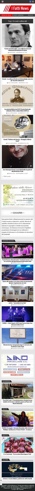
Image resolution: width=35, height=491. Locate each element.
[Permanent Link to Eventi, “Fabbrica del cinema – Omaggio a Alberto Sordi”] (17, 126)
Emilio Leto (12, 173)
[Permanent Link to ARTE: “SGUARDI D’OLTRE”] (17, 294)
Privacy (1, 483)
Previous (4, 365)
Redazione (12, 52)
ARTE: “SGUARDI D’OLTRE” (17, 303)
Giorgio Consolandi (18, 263)
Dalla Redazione (13, 82)
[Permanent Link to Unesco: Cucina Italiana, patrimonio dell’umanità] (17, 469)
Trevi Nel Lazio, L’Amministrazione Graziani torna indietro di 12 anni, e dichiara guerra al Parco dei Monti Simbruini (17, 402)
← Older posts (6, 176)
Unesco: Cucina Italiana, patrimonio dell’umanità (17, 478)
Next (31, 365)
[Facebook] (30, 2)
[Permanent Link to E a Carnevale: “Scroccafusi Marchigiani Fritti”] (17, 445)
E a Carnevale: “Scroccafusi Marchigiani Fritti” (17, 454)
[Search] (33, 2)
